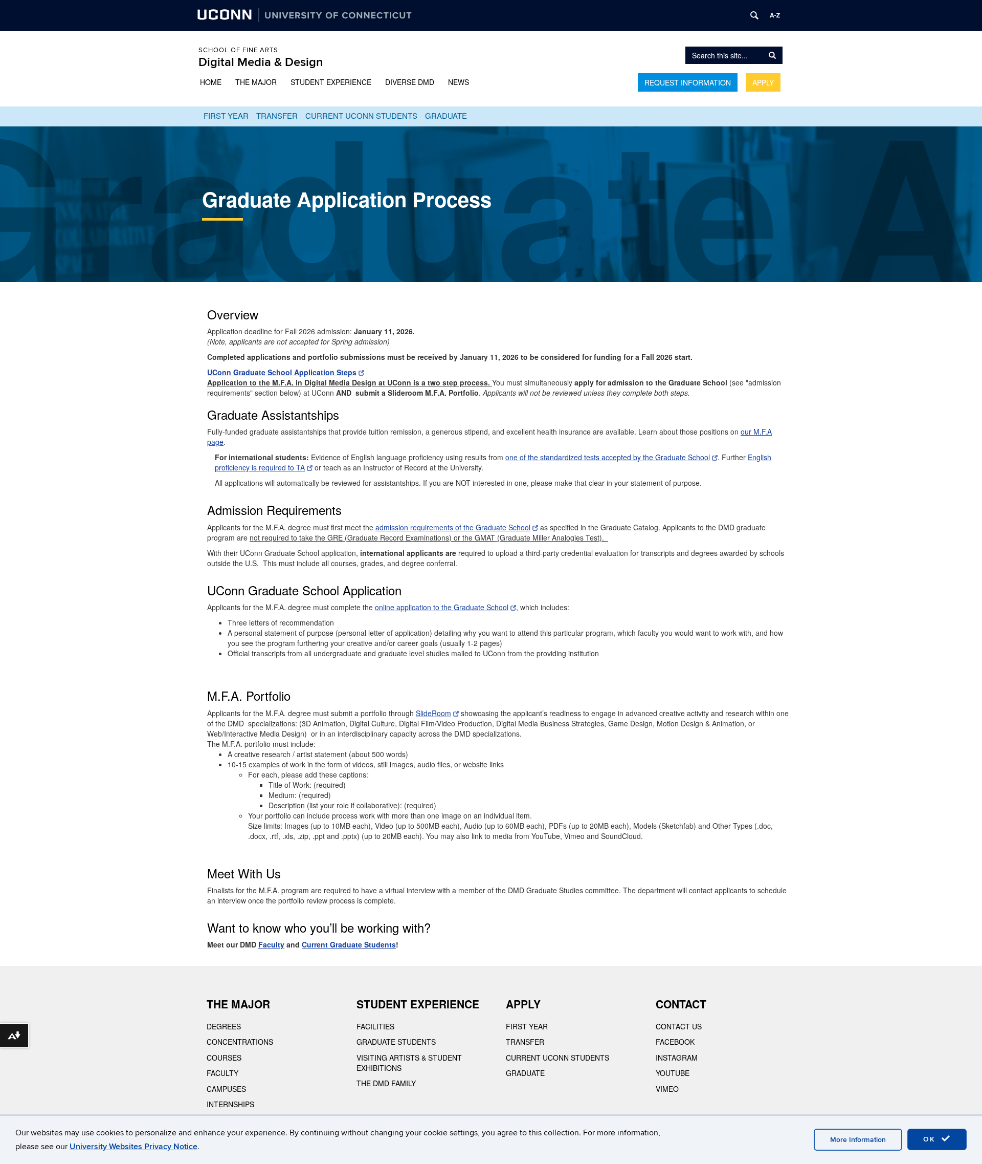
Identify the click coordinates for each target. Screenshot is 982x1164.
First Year (226, 115)
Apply (763, 82)
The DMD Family (386, 1083)
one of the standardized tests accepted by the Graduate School (607, 457)
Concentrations (240, 1042)
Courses (224, 1057)
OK (931, 1139)
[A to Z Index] (775, 15)
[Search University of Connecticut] (754, 15)
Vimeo (667, 1089)
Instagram (677, 1057)
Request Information (687, 82)
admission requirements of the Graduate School (452, 527)
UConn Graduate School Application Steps (281, 372)
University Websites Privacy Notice (133, 1146)
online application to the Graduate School (441, 607)
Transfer (277, 115)
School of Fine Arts (238, 50)
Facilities (375, 1026)
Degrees (224, 1026)
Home (210, 82)
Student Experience (331, 82)
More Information (858, 1139)
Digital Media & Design (260, 62)
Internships (230, 1104)
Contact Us (679, 1026)
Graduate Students (396, 1042)
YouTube (672, 1073)
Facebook (675, 1042)
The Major (256, 82)
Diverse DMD (409, 82)
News (458, 82)
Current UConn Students (361, 115)
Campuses (226, 1089)
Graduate (446, 115)
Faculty (222, 1073)
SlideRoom (433, 713)
